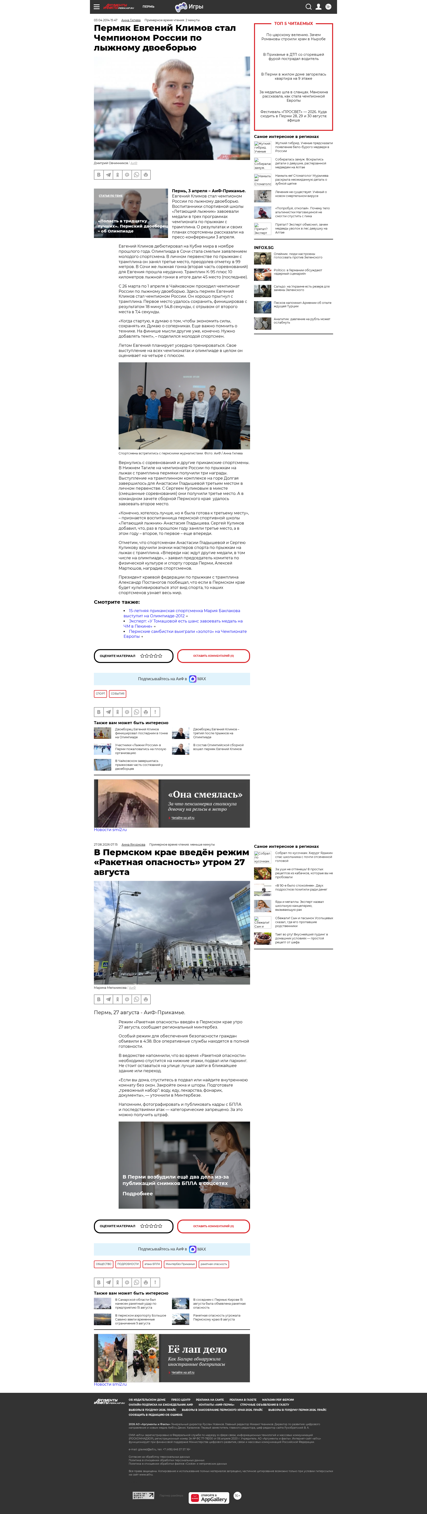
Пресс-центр (180, 1399)
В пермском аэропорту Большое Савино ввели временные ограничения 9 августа (140, 1319)
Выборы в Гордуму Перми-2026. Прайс (297, 1410)
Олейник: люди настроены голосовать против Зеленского (298, 255)
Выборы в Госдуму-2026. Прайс (152, 1410)
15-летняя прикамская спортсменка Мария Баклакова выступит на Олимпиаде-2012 (182, 613)
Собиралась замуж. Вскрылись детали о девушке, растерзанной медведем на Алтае (300, 163)
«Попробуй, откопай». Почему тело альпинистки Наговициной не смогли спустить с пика (302, 212)
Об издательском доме (147, 1399)
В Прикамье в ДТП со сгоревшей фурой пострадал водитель (293, 57)
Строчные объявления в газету (264, 1404)
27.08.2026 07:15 (106, 844)
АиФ (133, 163)
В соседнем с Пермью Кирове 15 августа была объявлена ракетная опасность (219, 1303)
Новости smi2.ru (110, 829)
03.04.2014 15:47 (105, 20)
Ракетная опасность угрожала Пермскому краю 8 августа (216, 1317)
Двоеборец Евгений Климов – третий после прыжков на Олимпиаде (216, 733)
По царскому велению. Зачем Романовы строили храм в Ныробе (293, 37)
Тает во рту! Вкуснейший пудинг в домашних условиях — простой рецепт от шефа (301, 938)
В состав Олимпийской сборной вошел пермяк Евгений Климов (218, 747)
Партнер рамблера (171, 1495)
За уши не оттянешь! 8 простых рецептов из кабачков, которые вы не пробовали (304, 873)
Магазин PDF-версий (278, 1399)
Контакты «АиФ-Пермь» (217, 1404)
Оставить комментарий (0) (213, 656)
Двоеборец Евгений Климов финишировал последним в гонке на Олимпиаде (141, 733)
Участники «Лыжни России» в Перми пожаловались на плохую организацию (140, 749)
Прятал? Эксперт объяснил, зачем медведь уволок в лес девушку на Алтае (301, 228)
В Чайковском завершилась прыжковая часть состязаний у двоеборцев (139, 765)
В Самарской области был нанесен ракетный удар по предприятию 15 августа (135, 1303)
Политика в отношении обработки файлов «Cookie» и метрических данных (178, 1463)
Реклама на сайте (210, 1399)
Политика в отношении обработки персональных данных (166, 1460)
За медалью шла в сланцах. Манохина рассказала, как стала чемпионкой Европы (293, 96)
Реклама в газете (243, 1399)
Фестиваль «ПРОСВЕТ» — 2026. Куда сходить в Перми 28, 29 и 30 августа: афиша (293, 116)
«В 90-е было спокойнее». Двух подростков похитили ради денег (301, 887)
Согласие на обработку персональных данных (159, 1456)
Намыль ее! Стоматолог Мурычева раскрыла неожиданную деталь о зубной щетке (301, 179)
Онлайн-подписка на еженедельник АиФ (161, 1404)
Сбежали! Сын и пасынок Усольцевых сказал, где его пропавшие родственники (304, 922)
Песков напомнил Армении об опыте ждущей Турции (302, 304)
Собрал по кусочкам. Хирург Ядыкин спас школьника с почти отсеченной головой (304, 857)
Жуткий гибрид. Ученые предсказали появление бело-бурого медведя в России (304, 147)
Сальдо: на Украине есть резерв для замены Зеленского (302, 288)
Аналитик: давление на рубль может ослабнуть (302, 320)
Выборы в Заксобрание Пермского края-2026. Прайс (222, 1410)
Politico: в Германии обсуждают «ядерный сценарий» (298, 272)
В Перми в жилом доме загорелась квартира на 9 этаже (293, 76)
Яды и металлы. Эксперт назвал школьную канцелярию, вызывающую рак (299, 906)
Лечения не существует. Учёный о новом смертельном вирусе (301, 194)
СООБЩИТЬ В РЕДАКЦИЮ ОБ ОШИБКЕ (156, 1415)
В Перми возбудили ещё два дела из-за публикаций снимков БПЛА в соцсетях (176, 1180)
